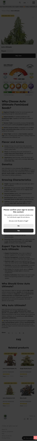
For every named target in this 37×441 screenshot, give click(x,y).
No (19, 226)
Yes (18, 230)
